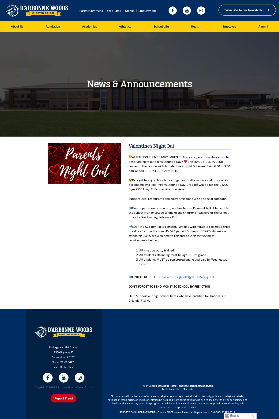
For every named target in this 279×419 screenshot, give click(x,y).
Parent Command (91, 10)
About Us (17, 26)
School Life (161, 26)
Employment (147, 10)
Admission (53, 26)
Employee (229, 26)
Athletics (125, 26)
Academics (89, 26)
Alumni (263, 26)
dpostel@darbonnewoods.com (196, 385)
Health (195, 26)
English (234, 415)
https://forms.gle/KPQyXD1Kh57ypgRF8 (186, 277)
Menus (129, 10)
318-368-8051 (68, 362)
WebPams (114, 10)
